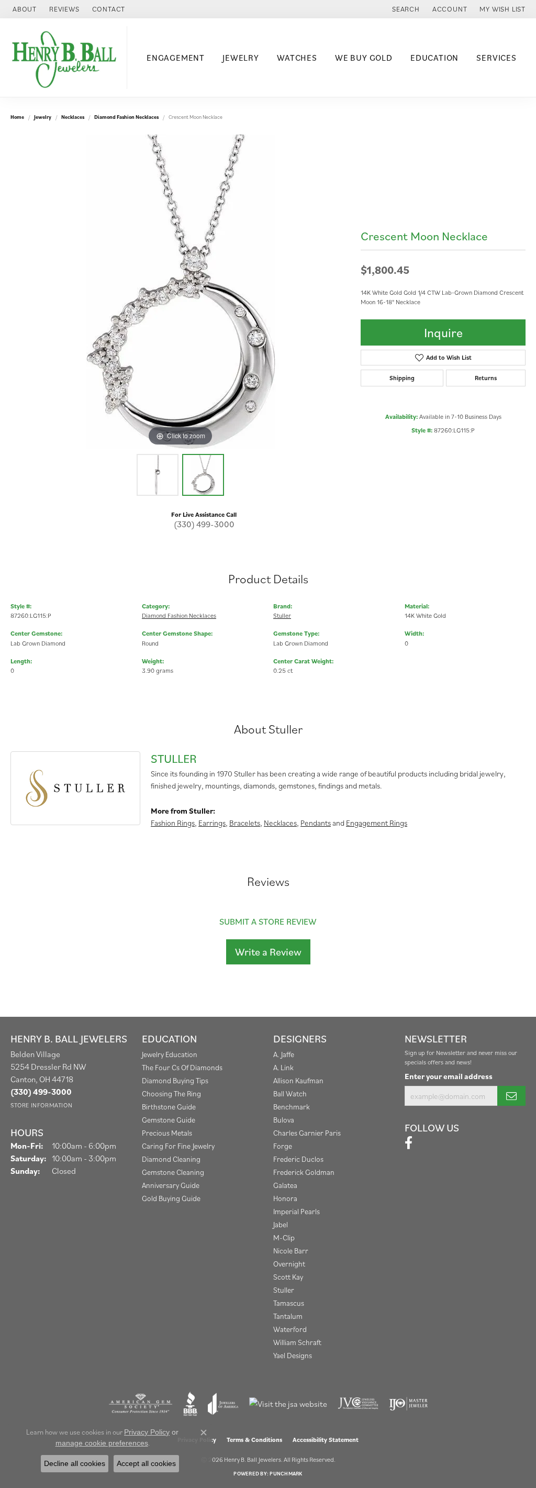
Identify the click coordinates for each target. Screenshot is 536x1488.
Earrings (212, 823)
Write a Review (268, 952)
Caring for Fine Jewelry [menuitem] (178, 1146)
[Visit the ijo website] (408, 1404)
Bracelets (244, 823)
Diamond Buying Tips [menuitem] (175, 1080)
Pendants (315, 823)
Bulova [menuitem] (283, 1120)
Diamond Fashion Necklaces (126, 117)
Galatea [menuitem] (285, 1185)
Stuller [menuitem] (283, 1290)
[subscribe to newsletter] (511, 1096)
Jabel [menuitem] (280, 1224)
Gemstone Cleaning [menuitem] (173, 1172)
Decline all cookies (74, 1463)
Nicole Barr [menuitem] (290, 1251)
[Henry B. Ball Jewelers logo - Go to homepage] (66, 57)
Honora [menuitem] (285, 1198)
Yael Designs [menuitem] (292, 1355)
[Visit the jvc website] (358, 1404)
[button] (405, 9)
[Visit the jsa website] (288, 1403)
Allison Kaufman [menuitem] (298, 1080)
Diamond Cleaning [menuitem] (171, 1159)
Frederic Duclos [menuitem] (298, 1159)
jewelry (42, 117)
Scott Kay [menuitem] (288, 1277)
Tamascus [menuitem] (288, 1303)
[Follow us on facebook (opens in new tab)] (408, 1143)
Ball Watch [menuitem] (290, 1093)
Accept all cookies (146, 1463)
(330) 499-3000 (204, 524)
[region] (181, 292)
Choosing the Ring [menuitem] (171, 1093)
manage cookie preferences (101, 1443)
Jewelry (240, 57)
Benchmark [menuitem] (291, 1107)
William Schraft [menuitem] (297, 1342)
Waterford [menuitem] (290, 1329)
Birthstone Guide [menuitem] (169, 1107)
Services (496, 57)
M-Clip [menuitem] (284, 1237)
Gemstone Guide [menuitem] (168, 1120)
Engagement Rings (376, 823)
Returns (486, 378)
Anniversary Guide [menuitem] (170, 1185)
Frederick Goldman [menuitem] (303, 1172)
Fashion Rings (173, 823)
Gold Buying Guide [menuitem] (171, 1198)
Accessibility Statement (326, 1439)
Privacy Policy (147, 1432)
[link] (23, 9)
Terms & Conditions (254, 1439)
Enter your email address (449, 1076)
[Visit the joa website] (223, 1404)
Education (434, 57)
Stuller (282, 615)
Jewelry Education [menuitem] (169, 1054)
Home (17, 117)
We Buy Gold (364, 57)
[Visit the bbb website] (190, 1404)
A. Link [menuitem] (283, 1067)
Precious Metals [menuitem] (167, 1133)
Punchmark (286, 1473)
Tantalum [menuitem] (288, 1316)
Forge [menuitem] (282, 1146)
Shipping (402, 378)
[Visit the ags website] (140, 1404)
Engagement (176, 57)
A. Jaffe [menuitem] (283, 1054)
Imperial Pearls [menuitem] (296, 1211)
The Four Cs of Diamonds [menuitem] (182, 1067)
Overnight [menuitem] (289, 1264)
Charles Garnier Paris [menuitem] (307, 1133)
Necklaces (72, 117)
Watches (297, 57)
